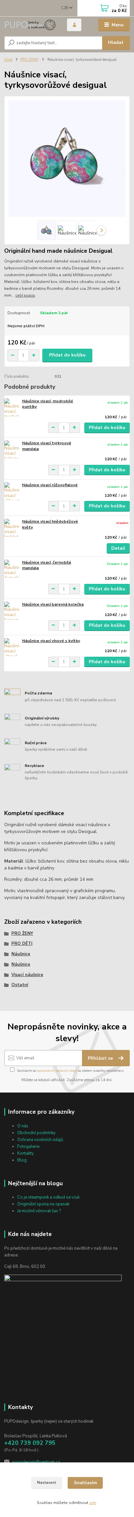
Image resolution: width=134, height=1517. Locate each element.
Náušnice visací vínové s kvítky (51, 640)
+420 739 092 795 (30, 1443)
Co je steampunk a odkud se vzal (48, 1197)
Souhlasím (85, 1483)
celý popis (25, 295)
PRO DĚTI (22, 943)
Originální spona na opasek (43, 1204)
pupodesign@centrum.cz (36, 1462)
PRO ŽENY (29, 59)
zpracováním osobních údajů (56, 1070)
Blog (22, 1160)
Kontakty (25, 1153)
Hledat (116, 42)
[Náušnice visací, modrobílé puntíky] (11, 407)
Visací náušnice (27, 975)
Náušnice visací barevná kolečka (53, 604)
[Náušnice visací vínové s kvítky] (11, 647)
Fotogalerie (28, 1146)
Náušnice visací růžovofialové (50, 485)
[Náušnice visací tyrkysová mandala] (11, 449)
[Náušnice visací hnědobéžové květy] (11, 528)
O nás (22, 1126)
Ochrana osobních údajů (40, 1140)
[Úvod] (30, 25)
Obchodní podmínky (36, 1133)
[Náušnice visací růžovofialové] (11, 491)
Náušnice (20, 954)
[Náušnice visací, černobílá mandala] (11, 569)
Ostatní (19, 985)
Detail (118, 548)
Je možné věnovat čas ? (39, 1211)
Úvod (8, 59)
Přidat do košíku (67, 355)
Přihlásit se (101, 1058)
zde (92, 1502)
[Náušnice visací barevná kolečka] (11, 611)
